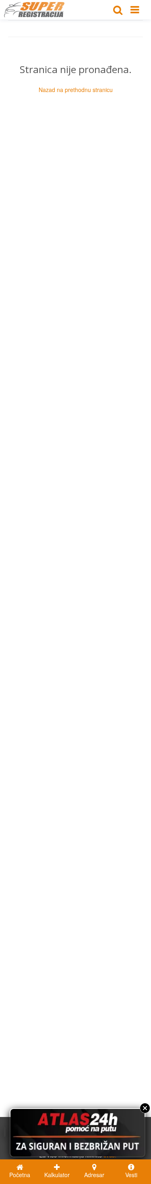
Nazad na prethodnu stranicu (76, 90)
